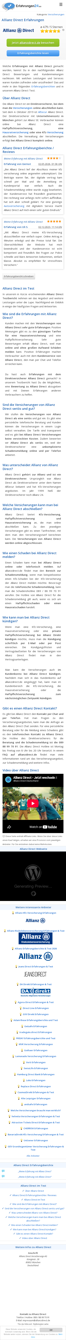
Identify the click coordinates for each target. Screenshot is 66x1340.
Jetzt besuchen (33, 43)
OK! (51, 1330)
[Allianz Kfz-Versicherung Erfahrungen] (33, 920)
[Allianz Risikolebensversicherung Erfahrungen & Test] (33, 938)
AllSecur (42, 112)
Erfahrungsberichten (43, 86)
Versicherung (55, 132)
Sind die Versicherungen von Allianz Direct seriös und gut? (34, 1208)
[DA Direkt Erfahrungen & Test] (33, 991)
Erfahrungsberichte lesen (33, 53)
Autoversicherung (14, 206)
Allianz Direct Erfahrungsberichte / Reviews (34, 1195)
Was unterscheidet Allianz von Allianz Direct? (34, 1212)
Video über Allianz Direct (34, 1238)
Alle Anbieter (33, 1155)
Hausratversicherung (16, 132)
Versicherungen (56, 14)
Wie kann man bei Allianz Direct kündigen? (34, 1229)
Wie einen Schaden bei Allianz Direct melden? (34, 1225)
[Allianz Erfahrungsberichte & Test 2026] (33, 956)
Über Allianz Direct (34, 1190)
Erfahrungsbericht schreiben (19, 276)
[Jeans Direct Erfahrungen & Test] (33, 973)
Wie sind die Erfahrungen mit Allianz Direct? (34, 1204)
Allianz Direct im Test (34, 1199)
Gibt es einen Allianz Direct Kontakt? (34, 1233)
